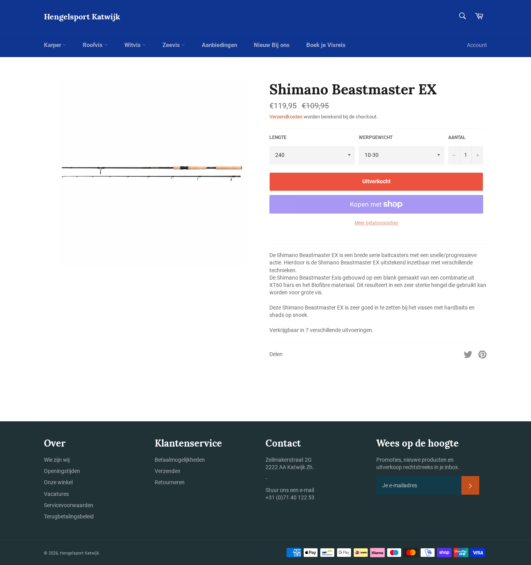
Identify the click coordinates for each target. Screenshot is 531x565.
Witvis (133, 45)
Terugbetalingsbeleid (69, 516)
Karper (53, 45)
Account (477, 45)
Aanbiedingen (219, 45)
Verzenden (167, 471)
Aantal (457, 137)
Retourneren (170, 482)
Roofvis (93, 45)
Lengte (277, 137)
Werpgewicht (376, 137)
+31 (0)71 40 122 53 (290, 497)
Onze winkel (58, 482)
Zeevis (172, 45)
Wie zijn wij (57, 460)
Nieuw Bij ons (272, 45)
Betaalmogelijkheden (180, 460)
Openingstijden (62, 471)
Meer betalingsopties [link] (376, 223)
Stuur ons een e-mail (290, 490)
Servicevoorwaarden (68, 505)
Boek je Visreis (326, 45)
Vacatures (56, 494)
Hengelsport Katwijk (82, 16)
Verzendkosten (285, 117)
